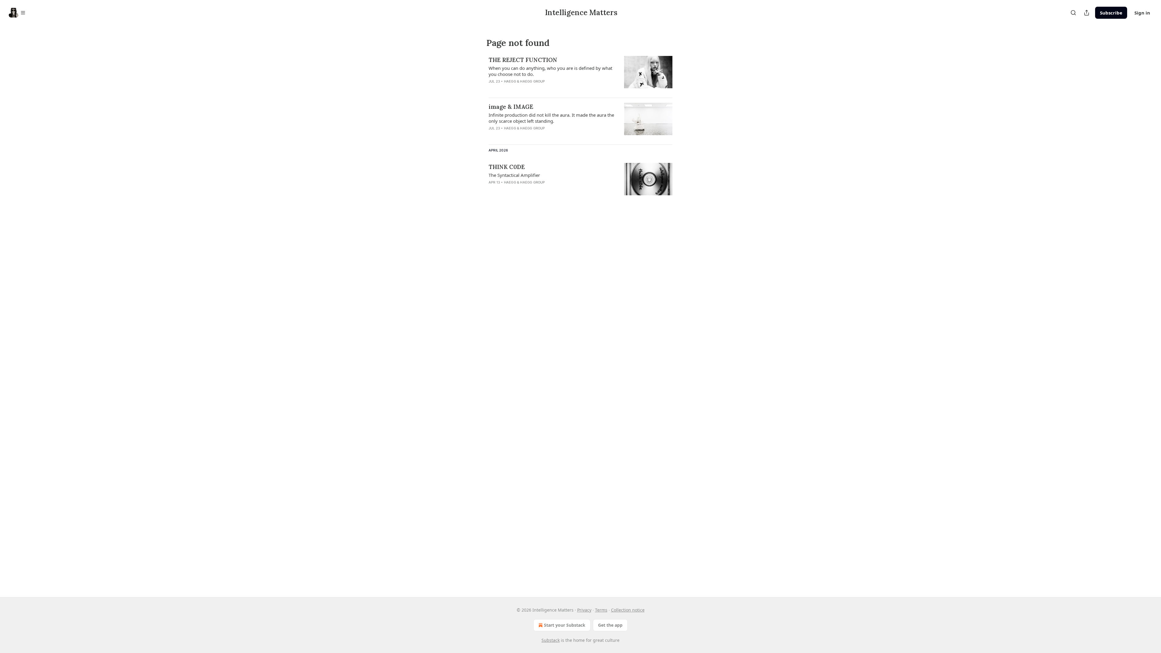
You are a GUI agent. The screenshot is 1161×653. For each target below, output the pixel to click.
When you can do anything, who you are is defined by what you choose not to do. (550, 71)
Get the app (610, 625)
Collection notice (628, 610)
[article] (580, 74)
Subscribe (1111, 13)
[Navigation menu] (17, 13)
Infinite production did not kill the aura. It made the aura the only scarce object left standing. (551, 118)
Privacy (584, 610)
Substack (550, 640)
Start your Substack (564, 625)
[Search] (1073, 13)
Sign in (1142, 13)
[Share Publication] (1087, 13)
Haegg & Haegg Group (524, 81)
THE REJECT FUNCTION (523, 59)
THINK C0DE (507, 167)
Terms (601, 610)
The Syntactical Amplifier (514, 175)
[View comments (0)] (533, 89)
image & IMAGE (511, 106)
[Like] (492, 89)
